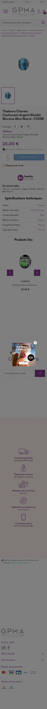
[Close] (35, 342)
